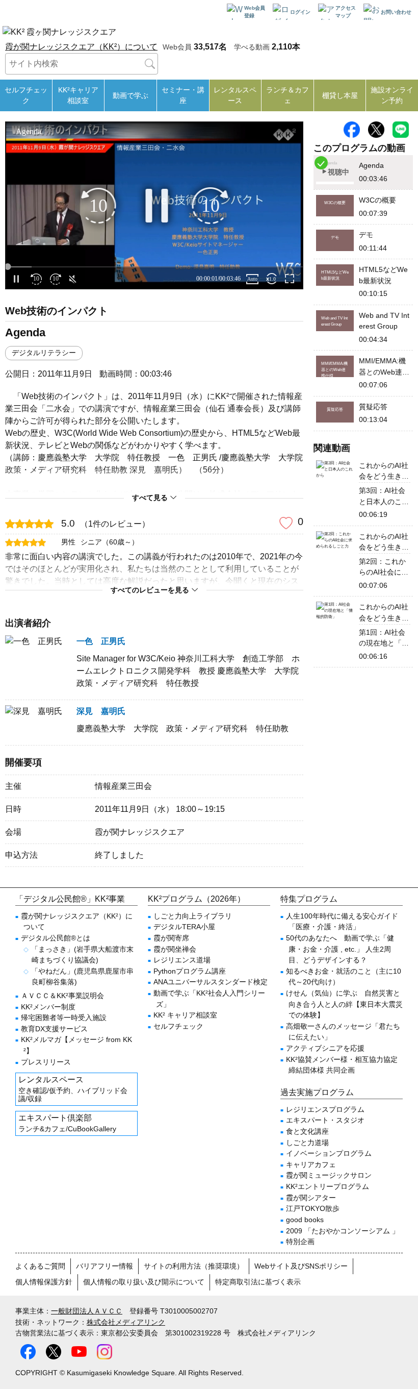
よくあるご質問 (40, 1266)
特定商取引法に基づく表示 (258, 1282)
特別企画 (300, 1241)
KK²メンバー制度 (48, 1007)
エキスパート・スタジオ (325, 1120)
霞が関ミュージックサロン (329, 1175)
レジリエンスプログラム (325, 1109)
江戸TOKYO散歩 (312, 1208)
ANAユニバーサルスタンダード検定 (210, 982)
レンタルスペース (235, 95)
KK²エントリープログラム (327, 1186)
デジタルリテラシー (44, 353)
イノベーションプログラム (329, 1153)
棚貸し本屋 (340, 95)
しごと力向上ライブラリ (192, 916)
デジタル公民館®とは (55, 938)
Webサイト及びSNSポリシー (301, 1266)
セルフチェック (26, 95)
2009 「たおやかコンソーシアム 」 (342, 1231)
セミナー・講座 (183, 95)
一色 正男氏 (100, 641)
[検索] (150, 63)
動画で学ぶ (130, 95)
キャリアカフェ (311, 1164)
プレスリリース (46, 1062)
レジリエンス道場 (182, 960)
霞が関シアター (311, 1198)
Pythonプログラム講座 (189, 971)
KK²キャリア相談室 (78, 95)
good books (305, 1220)
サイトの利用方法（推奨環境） (194, 1266)
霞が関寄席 (171, 938)
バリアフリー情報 (104, 1266)
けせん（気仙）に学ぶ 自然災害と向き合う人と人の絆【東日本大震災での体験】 (344, 1004)
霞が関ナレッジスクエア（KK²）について (81, 46)
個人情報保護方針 (43, 1282)
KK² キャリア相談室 (185, 1015)
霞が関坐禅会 (174, 949)
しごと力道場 (307, 1142)
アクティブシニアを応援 (325, 1048)
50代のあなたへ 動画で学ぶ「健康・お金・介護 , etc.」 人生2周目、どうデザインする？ (340, 949)
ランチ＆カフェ (287, 95)
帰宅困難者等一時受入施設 (64, 1017)
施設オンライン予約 (392, 95)
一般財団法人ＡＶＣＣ (86, 1311)
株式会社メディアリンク (126, 1322)
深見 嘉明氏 (100, 711)
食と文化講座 (307, 1131)
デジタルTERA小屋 (184, 927)
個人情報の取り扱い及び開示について (143, 1282)
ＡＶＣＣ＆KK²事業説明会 (62, 995)
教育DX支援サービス (54, 1029)
